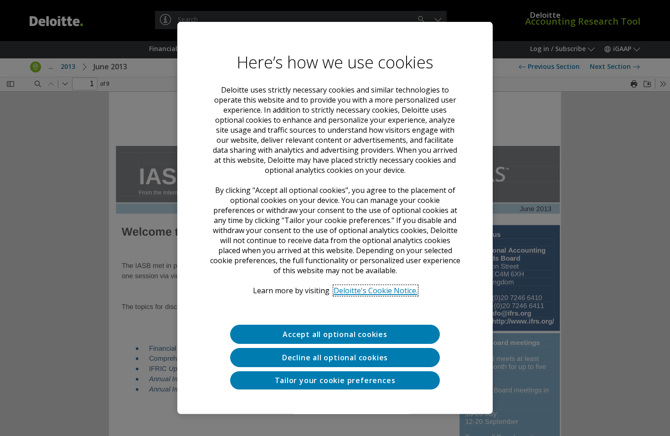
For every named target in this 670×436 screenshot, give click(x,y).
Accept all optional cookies (335, 334)
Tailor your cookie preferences (335, 380)
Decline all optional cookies (335, 358)
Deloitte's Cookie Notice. (375, 290)
